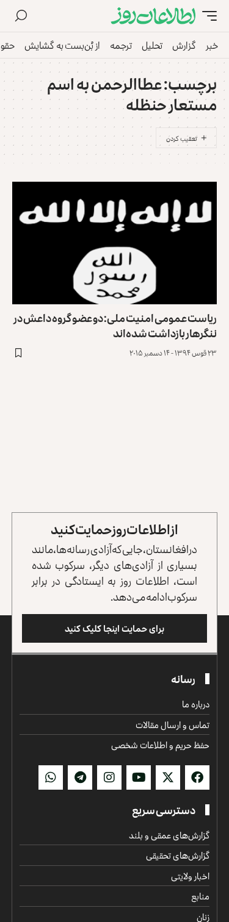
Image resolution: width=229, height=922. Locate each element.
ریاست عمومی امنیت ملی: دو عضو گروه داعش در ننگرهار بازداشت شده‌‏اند (115, 325)
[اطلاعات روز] (153, 15)
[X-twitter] (168, 777)
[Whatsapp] (50, 777)
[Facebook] (197, 777)
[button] (206, 15)
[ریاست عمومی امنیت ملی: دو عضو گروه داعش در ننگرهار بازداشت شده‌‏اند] (114, 243)
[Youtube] (138, 777)
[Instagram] (109, 777)
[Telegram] (80, 777)
